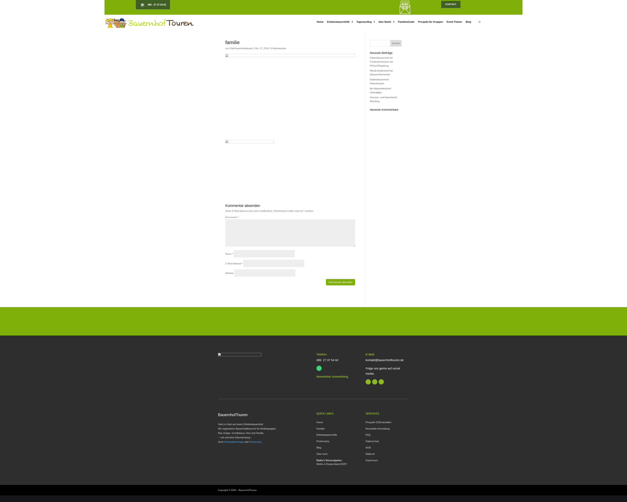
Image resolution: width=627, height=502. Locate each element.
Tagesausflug (364, 22)
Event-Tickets (454, 22)
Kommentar (232, 217)
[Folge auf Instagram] (361, 5)
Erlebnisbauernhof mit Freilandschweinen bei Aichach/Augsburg (381, 61)
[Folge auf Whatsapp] (319, 368)
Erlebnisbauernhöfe (338, 22)
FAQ (368, 434)
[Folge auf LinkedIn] (356, 5)
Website (229, 273)
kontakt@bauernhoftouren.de (385, 360)
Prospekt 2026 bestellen (378, 422)
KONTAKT (450, 4)
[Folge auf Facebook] (367, 5)
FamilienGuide (406, 22)
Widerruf (370, 454)
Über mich (322, 454)
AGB (368, 447)
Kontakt (320, 428)
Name (229, 254)
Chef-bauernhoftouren (241, 48)
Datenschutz (372, 441)
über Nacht (384, 22)
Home (320, 22)
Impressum (372, 460)
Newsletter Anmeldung (332, 376)
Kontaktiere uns (387, 322)
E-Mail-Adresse (234, 263)
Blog (468, 22)
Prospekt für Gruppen (430, 22)
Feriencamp (255, 441)
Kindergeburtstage (234, 441)
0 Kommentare (278, 48)
